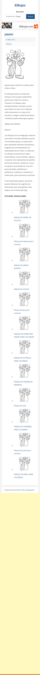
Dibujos (9, 44)
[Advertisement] (20, 583)
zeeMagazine (29, 490)
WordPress (17, 490)
